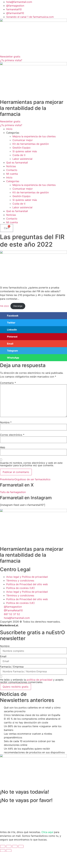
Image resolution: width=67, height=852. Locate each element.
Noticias (11, 166)
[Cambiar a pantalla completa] (8, 846)
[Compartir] (14, 846)
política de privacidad (39, 679)
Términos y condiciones (20, 580)
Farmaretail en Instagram (26, 497)
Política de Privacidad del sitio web (27, 584)
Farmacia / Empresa (12, 666)
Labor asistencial (22, 158)
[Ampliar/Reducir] (2, 846)
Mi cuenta (12, 173)
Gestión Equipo (21, 147)
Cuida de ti (18, 155)
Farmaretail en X (17, 485)
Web (2, 447)
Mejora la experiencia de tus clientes (34, 136)
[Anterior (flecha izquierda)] (2, 850)
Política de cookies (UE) (20, 588)
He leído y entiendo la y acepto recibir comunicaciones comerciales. (32, 680)
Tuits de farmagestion (13, 492)
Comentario (8, 383)
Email (3, 656)
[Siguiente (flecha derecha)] (8, 850)
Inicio (9, 128)
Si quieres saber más (24, 151)
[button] (33, 315)
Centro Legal (15, 569)
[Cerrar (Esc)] (21, 846)
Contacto (11, 170)
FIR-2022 (4, 306)
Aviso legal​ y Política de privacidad (27, 576)
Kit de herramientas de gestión (30, 143)
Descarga (17, 306)
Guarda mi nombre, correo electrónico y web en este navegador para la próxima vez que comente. (31, 464)
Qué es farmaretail (17, 162)
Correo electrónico (12, 435)
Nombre (6, 422)
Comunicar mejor (22, 140)
